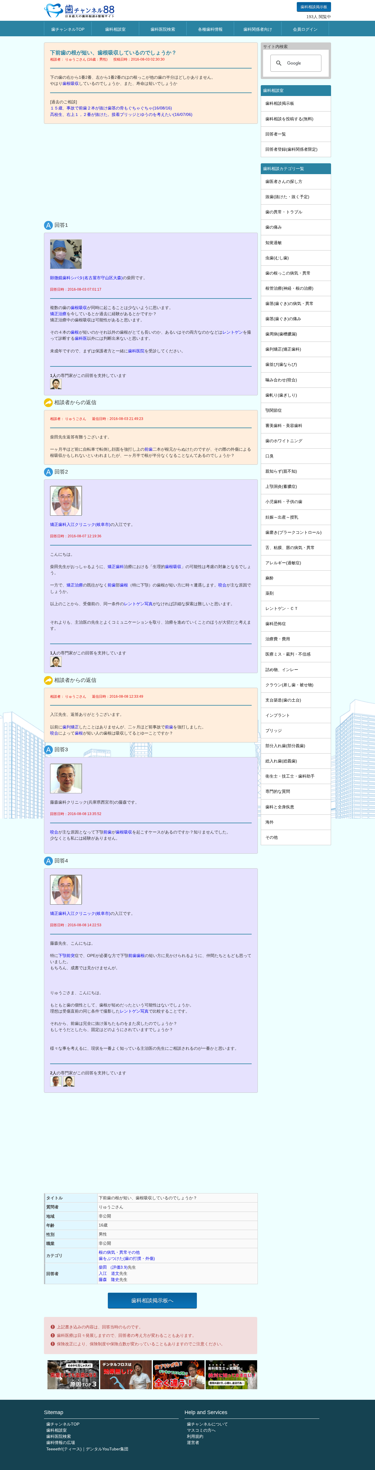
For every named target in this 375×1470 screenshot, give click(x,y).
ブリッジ (273, 730)
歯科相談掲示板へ (152, 1300)
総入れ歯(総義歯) (281, 761)
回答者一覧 (275, 134)
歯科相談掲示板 (314, 7)
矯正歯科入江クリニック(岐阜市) (80, 524)
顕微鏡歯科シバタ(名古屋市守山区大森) (86, 277)
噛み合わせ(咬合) (281, 380)
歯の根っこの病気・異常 (288, 273)
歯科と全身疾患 (279, 807)
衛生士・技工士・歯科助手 (290, 776)
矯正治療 (58, 313)
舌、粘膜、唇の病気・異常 (290, 547)
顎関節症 (273, 410)
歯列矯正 (70, 727)
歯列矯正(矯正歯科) (283, 349)
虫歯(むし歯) (277, 257)
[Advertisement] (152, 171)
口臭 (269, 456)
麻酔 (269, 578)
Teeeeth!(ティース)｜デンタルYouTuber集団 (87, 1449)
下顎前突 (66, 955)
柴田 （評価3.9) (113, 1267)
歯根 (75, 332)
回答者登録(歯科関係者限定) (291, 149)
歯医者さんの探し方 (283, 181)
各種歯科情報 (210, 29)
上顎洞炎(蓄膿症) (281, 486)
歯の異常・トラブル (283, 212)
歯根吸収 (70, 83)
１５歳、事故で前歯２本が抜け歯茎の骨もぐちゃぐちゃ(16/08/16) (111, 108)
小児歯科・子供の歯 (283, 501)
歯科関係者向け (257, 29)
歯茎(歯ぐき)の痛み (283, 318)
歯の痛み (273, 227)
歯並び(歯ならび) (281, 364)
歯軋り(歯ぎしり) (281, 395)
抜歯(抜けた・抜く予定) (287, 196)
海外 (269, 822)
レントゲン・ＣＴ (281, 608)
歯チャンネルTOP (67, 29)
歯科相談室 (115, 29)
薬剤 (269, 593)
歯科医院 (136, 351)
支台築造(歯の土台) (283, 700)
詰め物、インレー (281, 669)
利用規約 (195, 1436)
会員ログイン (305, 29)
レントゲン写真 (138, 603)
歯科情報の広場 (60, 1442)
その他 (271, 837)
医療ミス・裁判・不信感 (288, 654)
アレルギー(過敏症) (283, 562)
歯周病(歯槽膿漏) (281, 334)
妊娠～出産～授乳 (281, 517)
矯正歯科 (116, 566)
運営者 (193, 1442)
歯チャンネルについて (207, 1424)
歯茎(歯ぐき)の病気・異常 (289, 303)
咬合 (222, 585)
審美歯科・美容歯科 (283, 425)
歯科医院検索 (163, 29)
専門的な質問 (277, 791)
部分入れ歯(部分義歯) (285, 745)
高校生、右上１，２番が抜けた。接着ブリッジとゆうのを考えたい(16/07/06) (121, 114)
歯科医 (81, 338)
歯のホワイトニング (283, 440)
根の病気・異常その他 (119, 1252)
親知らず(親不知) (281, 471)
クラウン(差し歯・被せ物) (289, 684)
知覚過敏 (273, 242)
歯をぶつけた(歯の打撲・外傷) (127, 1258)
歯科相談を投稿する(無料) (289, 118)
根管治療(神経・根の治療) (289, 288)
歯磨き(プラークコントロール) (293, 532)
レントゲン (232, 332)
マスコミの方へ (201, 1430)
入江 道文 (109, 1273)
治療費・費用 (277, 639)
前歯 (148, 449)
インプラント (277, 715)
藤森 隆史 (109, 1279)
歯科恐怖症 (275, 623)
